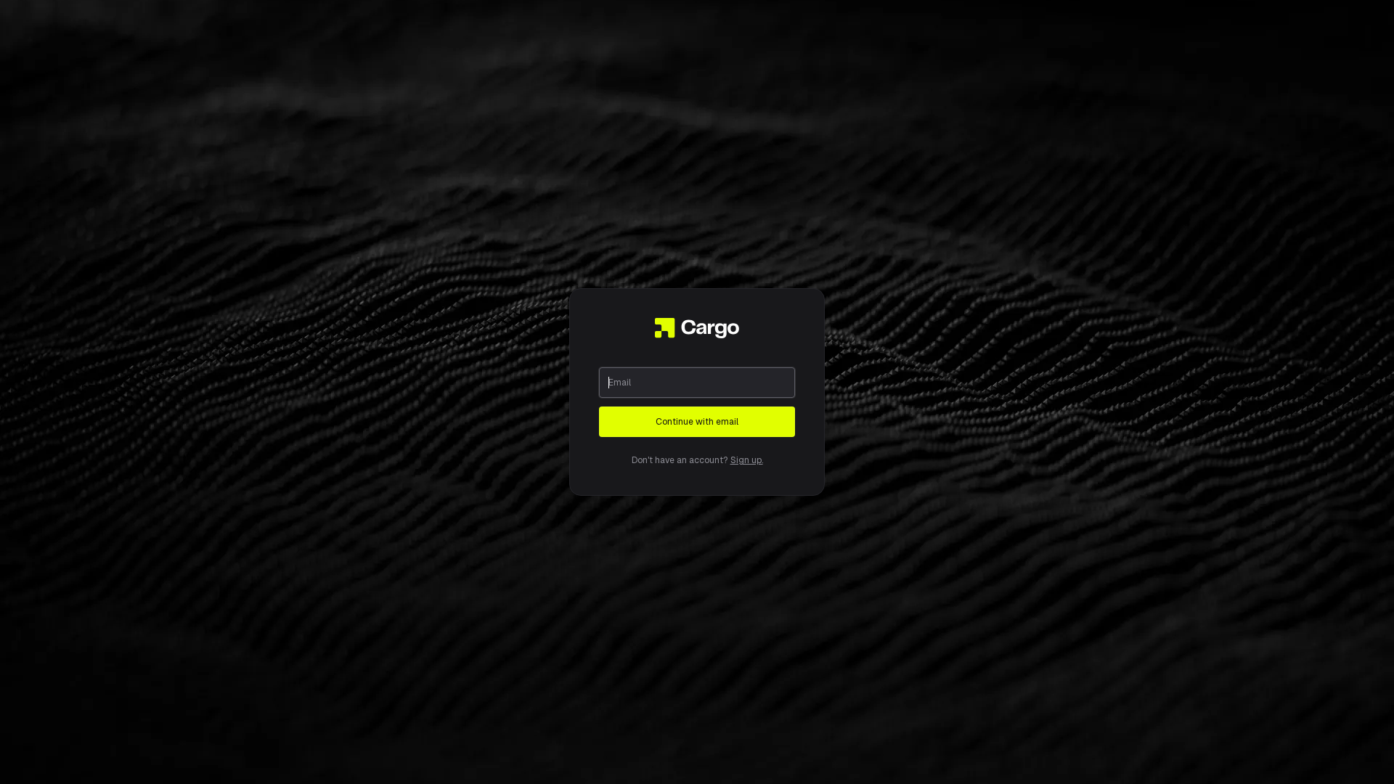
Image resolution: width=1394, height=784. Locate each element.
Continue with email (697, 422)
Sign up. (746, 460)
